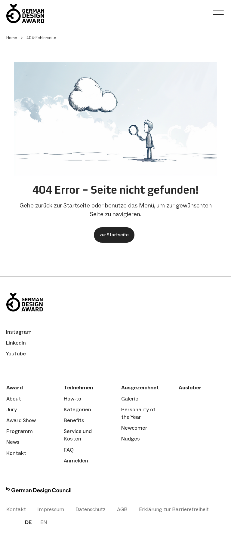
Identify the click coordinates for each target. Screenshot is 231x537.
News (13, 442)
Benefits (74, 420)
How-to (72, 398)
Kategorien (77, 409)
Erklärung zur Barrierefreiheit (174, 509)
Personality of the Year (138, 413)
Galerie (129, 398)
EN (43, 522)
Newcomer (134, 428)
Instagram (19, 332)
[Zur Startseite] (42, 13)
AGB (122, 509)
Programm (19, 431)
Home (11, 37)
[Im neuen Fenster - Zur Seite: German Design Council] (39, 492)
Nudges (130, 438)
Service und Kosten (78, 435)
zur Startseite (114, 235)
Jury (11, 409)
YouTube (16, 353)
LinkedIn (16, 342)
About (13, 398)
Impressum (50, 509)
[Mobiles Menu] (218, 16)
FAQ (69, 449)
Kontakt (16, 453)
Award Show (21, 420)
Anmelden (76, 460)
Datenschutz (90, 509)
